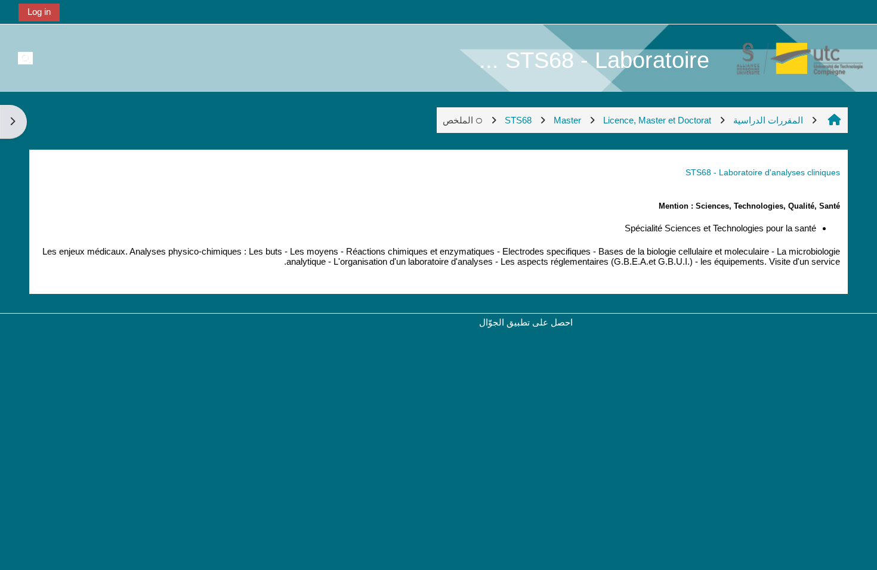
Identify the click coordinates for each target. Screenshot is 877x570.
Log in (39, 12)
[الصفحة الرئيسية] (793, 57)
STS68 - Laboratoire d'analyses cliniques (762, 172)
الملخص (458, 120)
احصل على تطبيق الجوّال (526, 322)
